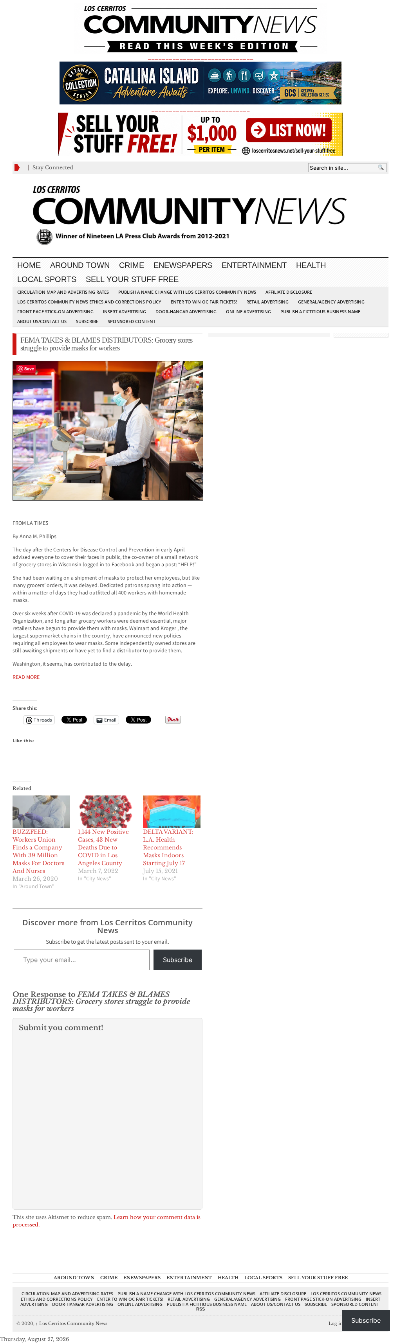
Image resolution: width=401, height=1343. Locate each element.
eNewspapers (183, 265)
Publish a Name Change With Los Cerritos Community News (187, 292)
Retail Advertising (267, 302)
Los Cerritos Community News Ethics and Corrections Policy (89, 302)
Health (311, 265)
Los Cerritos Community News (71, 1323)
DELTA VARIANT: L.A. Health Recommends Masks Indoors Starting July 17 (168, 847)
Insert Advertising (124, 311)
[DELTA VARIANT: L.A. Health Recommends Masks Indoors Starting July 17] (171, 811)
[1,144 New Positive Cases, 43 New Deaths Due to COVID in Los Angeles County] (106, 811)
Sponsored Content (131, 321)
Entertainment (254, 265)
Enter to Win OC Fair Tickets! (204, 302)
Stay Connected (53, 167)
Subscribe (87, 321)
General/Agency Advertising (331, 302)
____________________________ (200, 109)
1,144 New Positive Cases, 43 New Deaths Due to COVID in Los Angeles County (103, 847)
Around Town (80, 265)
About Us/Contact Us (42, 321)
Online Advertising (248, 311)
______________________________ (200, 57)
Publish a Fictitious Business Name (320, 311)
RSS (200, 1309)
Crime (131, 265)
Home (29, 265)
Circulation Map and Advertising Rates (63, 292)
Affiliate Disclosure (289, 292)
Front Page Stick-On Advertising (55, 311)
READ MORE (26, 677)
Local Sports (46, 279)
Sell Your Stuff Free (132, 279)
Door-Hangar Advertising (186, 311)
